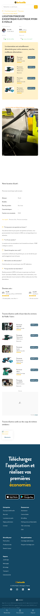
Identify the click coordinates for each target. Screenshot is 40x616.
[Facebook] (11, 589)
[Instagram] (17, 589)
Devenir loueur (7, 548)
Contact (5, 525)
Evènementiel (7, 575)
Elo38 (7, 292)
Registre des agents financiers (9, 607)
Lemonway (8, 603)
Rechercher (7, 613)
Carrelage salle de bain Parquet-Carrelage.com (27, 542)
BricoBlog (24, 518)
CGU (22, 529)
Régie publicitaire (8, 522)
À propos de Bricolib (9, 510)
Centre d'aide (24, 514)
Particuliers (6, 541)
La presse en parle (8, 518)
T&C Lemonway (25, 525)
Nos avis (5, 514)
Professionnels (7, 544)
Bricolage (5, 567)
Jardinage (6, 559)
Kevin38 (9, 29)
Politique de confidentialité (28, 522)
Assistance (24, 510)
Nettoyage (6, 563)
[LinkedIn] (23, 589)
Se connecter (20, 613)
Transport (6, 571)
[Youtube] (29, 589)
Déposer (33, 613)
